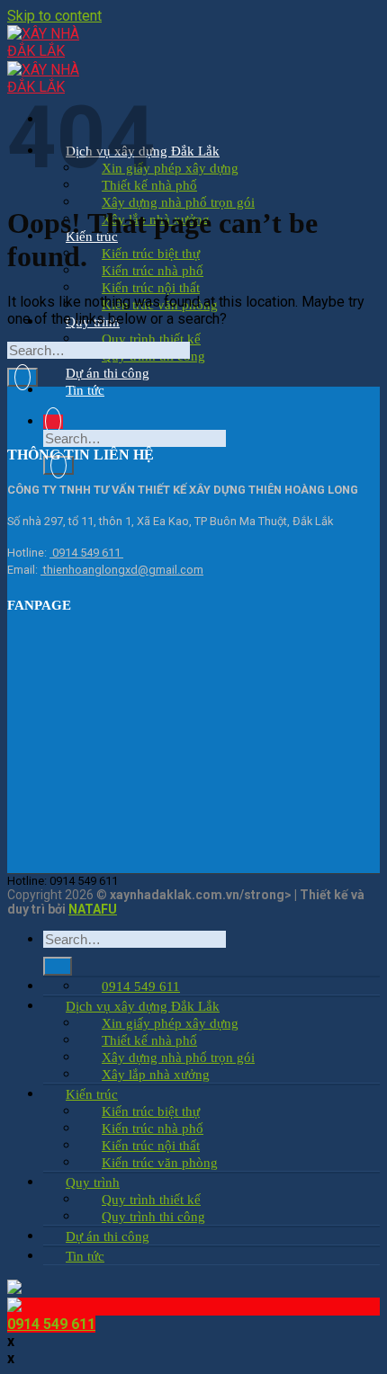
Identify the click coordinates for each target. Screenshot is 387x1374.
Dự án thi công (107, 373)
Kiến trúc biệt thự (151, 253)
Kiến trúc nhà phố (152, 270)
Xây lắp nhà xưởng (156, 1074)
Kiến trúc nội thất (151, 288)
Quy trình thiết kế (151, 339)
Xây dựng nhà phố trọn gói (178, 202)
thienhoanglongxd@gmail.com (121, 569)
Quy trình (93, 1182)
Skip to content (54, 15)
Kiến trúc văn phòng (160, 1162)
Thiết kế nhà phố (149, 1040)
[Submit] (58, 465)
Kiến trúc (92, 1094)
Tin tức (85, 390)
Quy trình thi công (153, 1216)
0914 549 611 (86, 552)
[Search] (53, 422)
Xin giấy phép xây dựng (170, 168)
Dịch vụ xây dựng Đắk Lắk (143, 1006)
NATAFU (92, 909)
